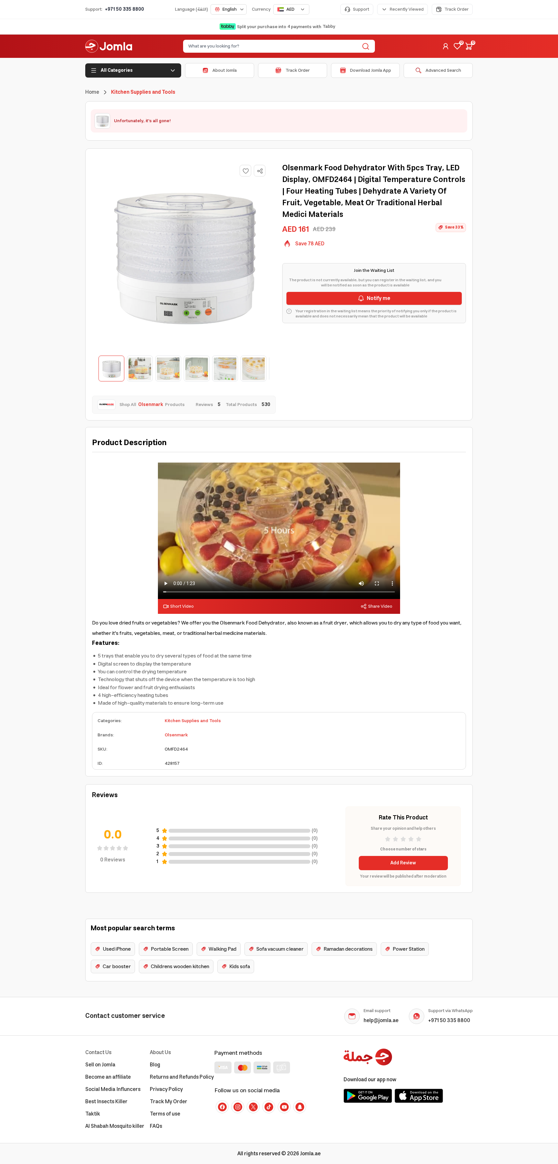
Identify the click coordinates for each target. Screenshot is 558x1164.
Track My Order (168, 1101)
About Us (160, 1052)
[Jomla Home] (108, 46)
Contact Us (98, 1052)
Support (361, 9)
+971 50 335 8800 (124, 9)
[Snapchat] (299, 1106)
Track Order (456, 9)
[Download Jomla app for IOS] (419, 1096)
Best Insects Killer (106, 1101)
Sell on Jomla (100, 1065)
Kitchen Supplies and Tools (193, 721)
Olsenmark (176, 735)
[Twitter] (253, 1106)
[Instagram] (237, 1106)
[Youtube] (284, 1106)
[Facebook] (222, 1106)
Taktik (92, 1114)
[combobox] (229, 9)
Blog (155, 1065)
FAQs (156, 1126)
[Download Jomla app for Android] (368, 1096)
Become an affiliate (108, 1077)
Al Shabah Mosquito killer (114, 1126)
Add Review (403, 863)
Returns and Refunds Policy (182, 1077)
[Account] (446, 46)
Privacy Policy (166, 1089)
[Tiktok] (268, 1106)
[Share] (260, 171)
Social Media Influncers (112, 1089)
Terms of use (165, 1114)
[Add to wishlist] (245, 170)
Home (92, 92)
